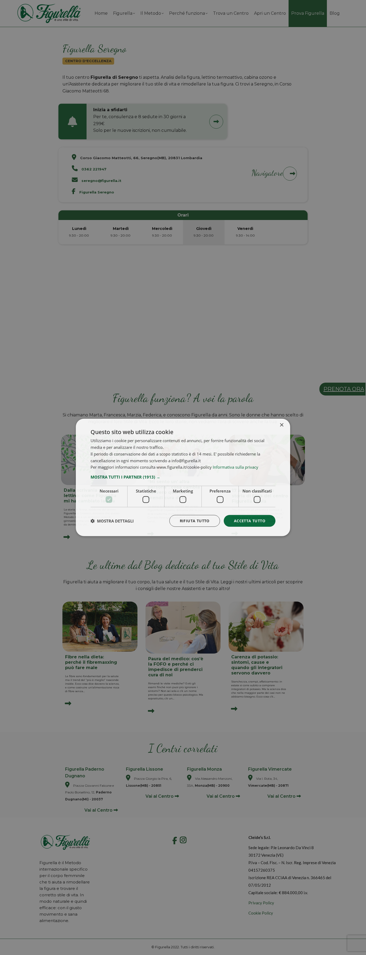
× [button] (281, 425)
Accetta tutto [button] (249, 520)
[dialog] (183, 477)
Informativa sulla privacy (235, 467)
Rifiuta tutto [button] (195, 520)
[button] (183, 477)
